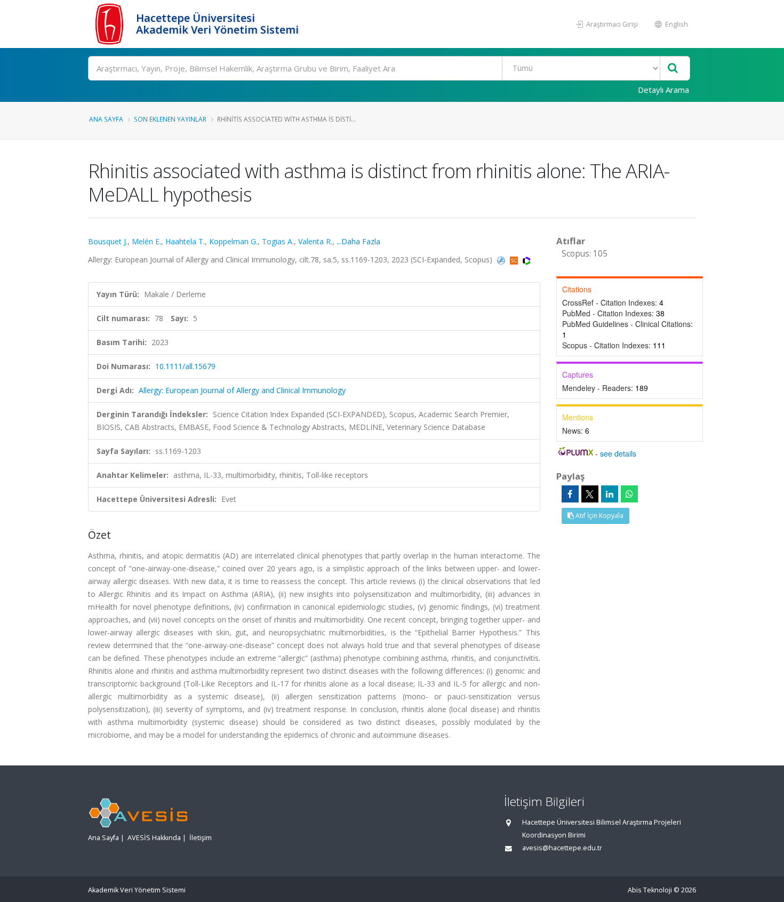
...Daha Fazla (358, 241)
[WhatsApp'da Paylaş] (629, 493)
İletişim (200, 837)
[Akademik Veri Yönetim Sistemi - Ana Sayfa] (110, 24)
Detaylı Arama (663, 89)
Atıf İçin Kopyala (598, 515)
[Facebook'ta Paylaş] (570, 493)
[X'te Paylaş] (589, 493)
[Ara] (673, 69)
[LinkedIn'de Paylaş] (609, 493)
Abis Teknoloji (650, 890)
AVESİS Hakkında (154, 837)
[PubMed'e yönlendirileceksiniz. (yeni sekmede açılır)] (502, 259)
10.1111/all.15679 (185, 366)
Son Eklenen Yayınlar (170, 119)
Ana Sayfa (106, 119)
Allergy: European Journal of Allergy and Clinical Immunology (242, 390)
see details (618, 453)
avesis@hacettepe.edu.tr (562, 847)
